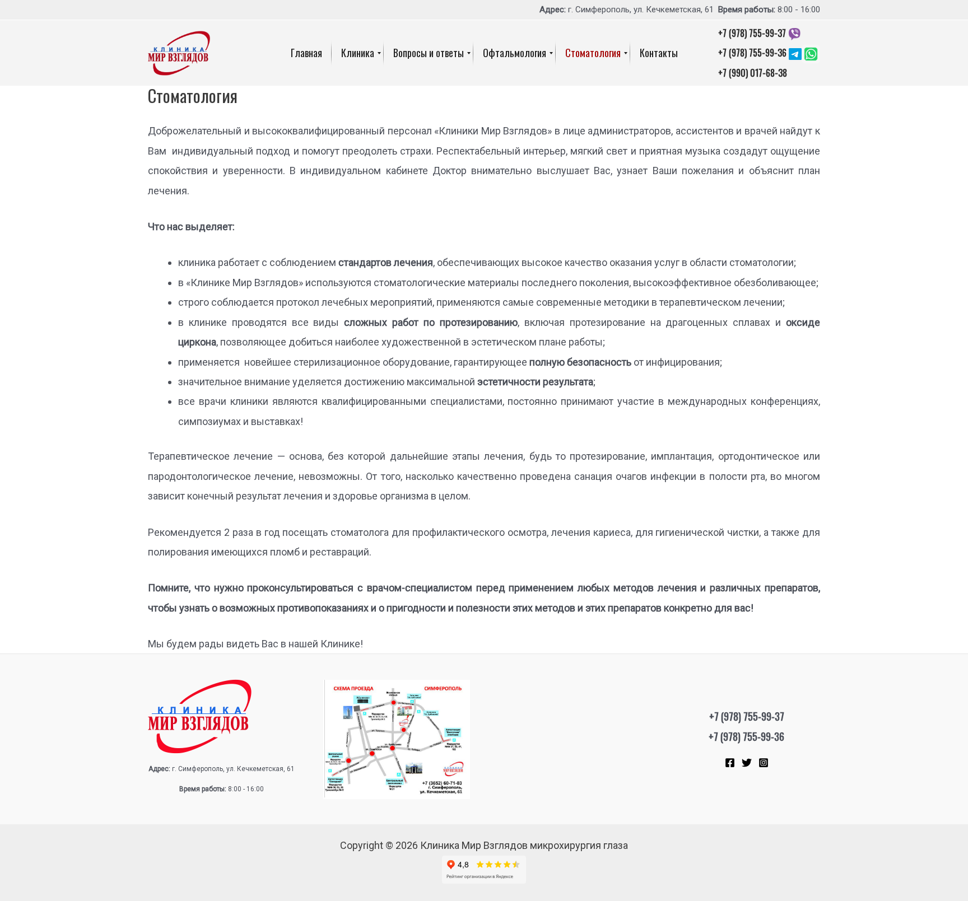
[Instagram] (763, 763)
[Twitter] (747, 763)
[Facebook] (730, 763)
